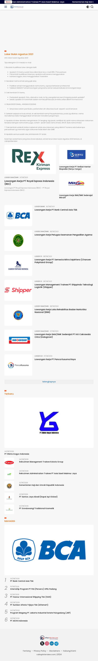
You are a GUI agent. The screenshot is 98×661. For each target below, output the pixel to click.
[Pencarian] (92, 7)
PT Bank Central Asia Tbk (21, 581)
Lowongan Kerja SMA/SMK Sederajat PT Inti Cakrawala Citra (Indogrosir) (63, 336)
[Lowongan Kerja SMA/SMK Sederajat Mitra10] (76, 183)
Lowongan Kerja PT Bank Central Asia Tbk (56, 209)
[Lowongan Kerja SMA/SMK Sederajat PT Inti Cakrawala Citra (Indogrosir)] (18, 340)
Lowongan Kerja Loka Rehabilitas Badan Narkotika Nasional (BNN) (60, 311)
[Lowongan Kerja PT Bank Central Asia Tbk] (18, 215)
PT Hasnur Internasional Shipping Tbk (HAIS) (30, 597)
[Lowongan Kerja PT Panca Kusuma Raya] (18, 365)
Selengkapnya (49, 381)
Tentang (27, 651)
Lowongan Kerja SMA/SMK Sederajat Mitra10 (76, 196)
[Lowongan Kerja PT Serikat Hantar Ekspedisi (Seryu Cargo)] (76, 154)
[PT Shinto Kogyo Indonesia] (49, 423)
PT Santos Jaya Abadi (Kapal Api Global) (38, 497)
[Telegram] (56, 644)
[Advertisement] (49, 29)
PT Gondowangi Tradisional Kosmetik (36, 508)
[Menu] (6, 7)
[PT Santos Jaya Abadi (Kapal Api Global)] (9, 497)
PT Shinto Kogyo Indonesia (16, 454)
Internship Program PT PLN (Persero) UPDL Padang (33, 589)
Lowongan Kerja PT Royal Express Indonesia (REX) (29, 182)
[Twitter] (42, 643)
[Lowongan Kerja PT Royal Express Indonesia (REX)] (30, 159)
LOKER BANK (40, 206)
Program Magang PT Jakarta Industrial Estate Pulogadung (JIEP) (40, 613)
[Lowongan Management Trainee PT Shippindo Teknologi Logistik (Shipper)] (18, 290)
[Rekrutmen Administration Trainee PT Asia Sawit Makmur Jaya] (9, 474)
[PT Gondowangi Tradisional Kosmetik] (9, 509)
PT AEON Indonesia (19, 621)
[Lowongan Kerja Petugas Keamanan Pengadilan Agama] (18, 240)
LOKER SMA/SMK (11, 177)
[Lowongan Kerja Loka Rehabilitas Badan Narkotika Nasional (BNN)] (18, 315)
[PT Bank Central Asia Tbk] (49, 550)
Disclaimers (54, 651)
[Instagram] (47, 643)
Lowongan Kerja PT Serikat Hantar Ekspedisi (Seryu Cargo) (75, 168)
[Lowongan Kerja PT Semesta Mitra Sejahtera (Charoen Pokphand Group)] (18, 265)
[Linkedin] (52, 643)
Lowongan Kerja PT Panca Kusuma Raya (55, 359)
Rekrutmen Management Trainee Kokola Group (41, 462)
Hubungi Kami (69, 651)
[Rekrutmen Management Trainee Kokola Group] (9, 462)
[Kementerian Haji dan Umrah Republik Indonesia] (9, 486)
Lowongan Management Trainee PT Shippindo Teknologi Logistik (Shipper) (64, 286)
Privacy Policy (40, 651)
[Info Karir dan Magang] (16, 7)
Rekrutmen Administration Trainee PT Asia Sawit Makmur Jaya (48, 473)
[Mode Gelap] (87, 7)
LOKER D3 (39, 356)
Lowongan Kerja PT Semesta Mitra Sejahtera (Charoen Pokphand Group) (63, 261)
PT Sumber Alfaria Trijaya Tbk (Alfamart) (29, 605)
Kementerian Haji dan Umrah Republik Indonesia (41, 485)
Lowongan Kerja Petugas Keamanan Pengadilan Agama (63, 234)
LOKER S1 (38, 256)
